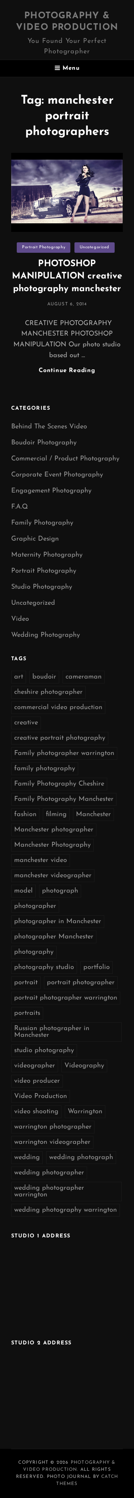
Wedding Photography (45, 635)
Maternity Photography (47, 555)
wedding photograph (81, 1157)
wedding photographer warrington (49, 1191)
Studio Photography (41, 587)
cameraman (84, 677)
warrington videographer (52, 1142)
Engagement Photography (51, 491)
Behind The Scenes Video (49, 427)
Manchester (93, 814)
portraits (27, 1013)
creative (26, 723)
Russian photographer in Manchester (51, 1032)
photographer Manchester (53, 937)
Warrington (85, 1111)
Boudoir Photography (44, 443)
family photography (44, 768)
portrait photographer (81, 982)
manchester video (40, 860)
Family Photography (42, 523)
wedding (27, 1157)
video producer (37, 1081)
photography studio (44, 967)
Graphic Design (35, 539)
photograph (60, 891)
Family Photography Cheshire (59, 784)
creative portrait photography (59, 738)
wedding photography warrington (65, 1210)
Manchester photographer (53, 830)
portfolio (96, 967)
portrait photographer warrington (65, 998)
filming (56, 814)
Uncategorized (94, 247)
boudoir (44, 677)
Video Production (40, 1096)
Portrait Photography (43, 247)
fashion (25, 814)
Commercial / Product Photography (65, 459)
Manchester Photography (52, 845)
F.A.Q (19, 507)
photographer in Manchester (57, 921)
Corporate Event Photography (57, 475)
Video (20, 619)
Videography (84, 1066)
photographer (35, 906)
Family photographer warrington (64, 753)
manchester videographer (53, 875)
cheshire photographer (48, 692)
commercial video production (58, 707)
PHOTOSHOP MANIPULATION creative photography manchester (67, 276)
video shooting (36, 1111)
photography (34, 952)
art (18, 677)
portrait (26, 982)
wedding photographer (49, 1173)
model (23, 891)
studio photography (44, 1050)
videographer (34, 1066)
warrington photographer (53, 1127)
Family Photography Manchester (64, 799)
